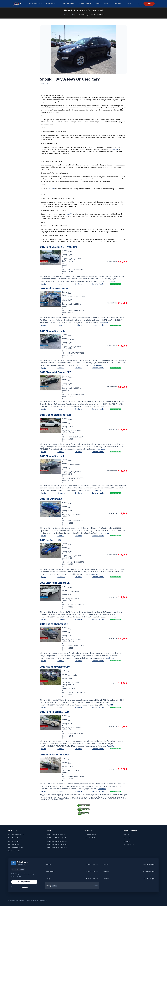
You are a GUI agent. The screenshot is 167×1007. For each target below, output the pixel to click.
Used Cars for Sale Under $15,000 (57, 847)
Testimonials (117, 4)
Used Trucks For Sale (14, 851)
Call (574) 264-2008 (24, 882)
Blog (73, 15)
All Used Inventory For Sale (16, 834)
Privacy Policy (43, 900)
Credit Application (68, 4)
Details (43, 284)
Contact (128, 4)
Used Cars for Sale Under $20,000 (57, 838)
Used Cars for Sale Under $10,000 (57, 841)
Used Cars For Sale (13, 841)
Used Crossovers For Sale (15, 847)
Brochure (78, 284)
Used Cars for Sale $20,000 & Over (57, 844)
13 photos (61, 493)
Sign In (149, 4)
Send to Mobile (98, 284)
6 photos (60, 284)
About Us (126, 834)
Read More (111, 281)
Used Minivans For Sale (15, 838)
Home (66, 15)
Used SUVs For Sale (14, 844)
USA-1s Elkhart (113, 149)
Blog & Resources (129, 844)
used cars (51, 189)
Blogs (106, 4)
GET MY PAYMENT (115, 284)
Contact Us (127, 838)
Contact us (24, 887)
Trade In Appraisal (85, 4)
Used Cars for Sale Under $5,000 (56, 834)
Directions (127, 841)
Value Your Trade (90, 838)
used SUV (69, 214)
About (98, 4)
